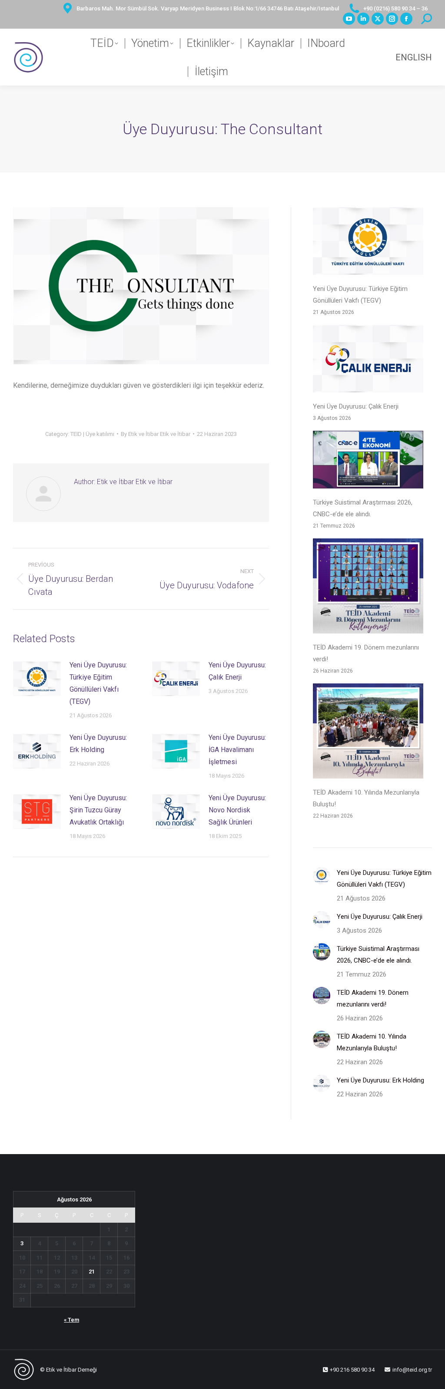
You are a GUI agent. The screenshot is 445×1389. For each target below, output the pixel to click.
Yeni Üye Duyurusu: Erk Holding (98, 743)
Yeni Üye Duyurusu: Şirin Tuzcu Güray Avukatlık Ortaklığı (98, 810)
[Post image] (37, 678)
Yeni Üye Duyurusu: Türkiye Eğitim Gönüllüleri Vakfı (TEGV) (98, 683)
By (155, 434)
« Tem (71, 1319)
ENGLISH (413, 57)
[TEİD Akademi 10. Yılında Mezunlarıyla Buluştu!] (368, 732)
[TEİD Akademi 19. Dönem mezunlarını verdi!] (368, 587)
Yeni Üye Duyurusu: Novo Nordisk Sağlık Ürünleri (237, 810)
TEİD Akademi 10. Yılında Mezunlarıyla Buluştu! (366, 798)
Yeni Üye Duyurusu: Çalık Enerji (237, 671)
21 (92, 1271)
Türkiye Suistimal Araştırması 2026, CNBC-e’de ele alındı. (362, 508)
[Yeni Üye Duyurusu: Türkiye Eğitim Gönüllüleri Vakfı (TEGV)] (368, 243)
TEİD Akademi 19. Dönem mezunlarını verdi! (366, 653)
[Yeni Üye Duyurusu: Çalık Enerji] (368, 360)
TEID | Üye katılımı (92, 434)
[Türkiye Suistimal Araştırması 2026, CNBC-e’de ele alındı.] (368, 461)
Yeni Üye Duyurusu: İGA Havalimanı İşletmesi (237, 749)
